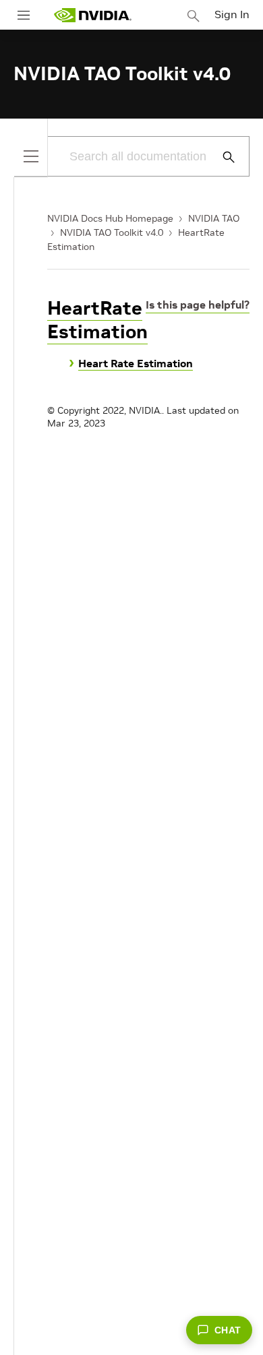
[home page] (92, 15)
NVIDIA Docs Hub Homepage (110, 218)
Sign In (232, 14)
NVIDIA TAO (213, 218)
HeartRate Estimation (97, 320)
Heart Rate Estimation (135, 363)
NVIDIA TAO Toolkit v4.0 (111, 232)
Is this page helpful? (198, 304)
